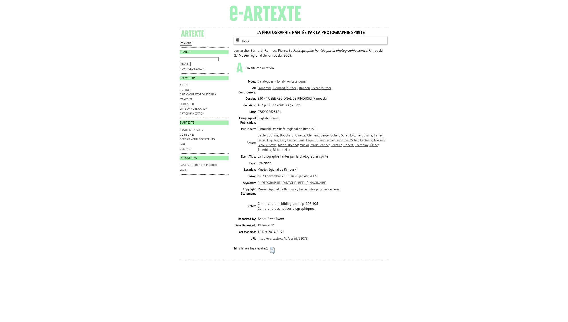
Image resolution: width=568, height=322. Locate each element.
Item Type (186, 99)
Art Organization (192, 113)
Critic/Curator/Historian (198, 94)
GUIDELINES (187, 134)
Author (185, 89)
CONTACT (186, 148)
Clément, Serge (318, 135)
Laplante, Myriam (372, 140)
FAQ (182, 144)
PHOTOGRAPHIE (269, 183)
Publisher (187, 104)
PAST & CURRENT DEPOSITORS (199, 165)
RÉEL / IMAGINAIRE (312, 183)
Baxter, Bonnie (268, 135)
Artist (184, 85)
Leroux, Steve (267, 145)
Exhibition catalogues (292, 81)
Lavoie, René (295, 140)
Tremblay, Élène (366, 145)
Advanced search (192, 68)
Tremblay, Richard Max (274, 150)
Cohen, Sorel (339, 135)
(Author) (277, 88)
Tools (245, 41)
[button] (272, 250)
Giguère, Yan (276, 140)
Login (183, 169)
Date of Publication (193, 108)
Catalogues (266, 81)
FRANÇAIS (186, 43)
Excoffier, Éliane (361, 135)
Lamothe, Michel (346, 140)
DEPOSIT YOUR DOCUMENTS (197, 139)
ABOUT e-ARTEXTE (191, 129)
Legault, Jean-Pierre (320, 140)
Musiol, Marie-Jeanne (314, 145)
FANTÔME (289, 183)
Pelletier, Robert (342, 145)
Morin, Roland (288, 145)
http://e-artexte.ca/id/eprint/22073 (283, 239)
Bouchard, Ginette (292, 135)
